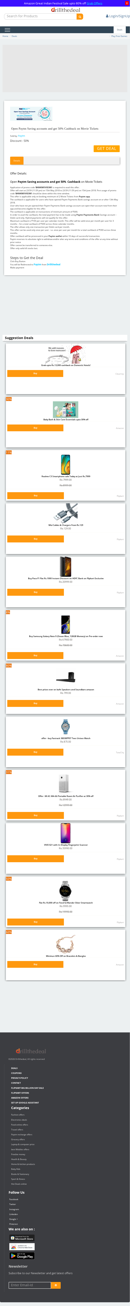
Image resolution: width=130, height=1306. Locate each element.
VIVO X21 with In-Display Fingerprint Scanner (66, 844)
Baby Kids (15, 1169)
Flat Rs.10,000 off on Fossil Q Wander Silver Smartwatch (66, 902)
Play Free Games (119, 36)
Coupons (16, 1073)
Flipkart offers (20, 1092)
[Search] (80, 17)
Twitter (12, 1204)
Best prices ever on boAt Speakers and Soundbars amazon (65, 689)
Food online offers (19, 1124)
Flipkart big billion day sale (27, 1088)
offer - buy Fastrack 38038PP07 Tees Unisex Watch (65, 738)
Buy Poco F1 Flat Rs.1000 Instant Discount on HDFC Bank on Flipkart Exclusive (66, 578)
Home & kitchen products (23, 1164)
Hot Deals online (19, 1183)
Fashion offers (18, 1114)
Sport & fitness (18, 1179)
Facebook (13, 1199)
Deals (119, 29)
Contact (16, 1082)
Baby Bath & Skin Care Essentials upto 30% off (65, 419)
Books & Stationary (20, 1174)
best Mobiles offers (20, 1149)
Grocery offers (18, 1139)
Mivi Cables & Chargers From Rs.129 (65, 525)
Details (17, 160)
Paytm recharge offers (21, 1134)
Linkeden (13, 1214)
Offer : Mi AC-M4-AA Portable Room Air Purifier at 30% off (65, 796)
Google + (13, 1219)
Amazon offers (20, 1097)
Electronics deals (19, 1119)
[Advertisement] (65, 68)
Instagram (14, 1209)
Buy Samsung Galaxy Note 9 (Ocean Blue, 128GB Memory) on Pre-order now (66, 636)
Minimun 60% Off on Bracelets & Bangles (65, 956)
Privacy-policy (19, 1078)
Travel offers (17, 1129)
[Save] (56, 1285)
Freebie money (18, 1154)
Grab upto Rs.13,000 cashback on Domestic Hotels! (65, 365)
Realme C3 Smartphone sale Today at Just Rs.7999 (65, 476)
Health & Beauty (19, 1159)
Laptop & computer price (22, 1144)
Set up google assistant (25, 1102)
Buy (35, 373)
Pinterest (13, 1224)
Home (5, 36)
